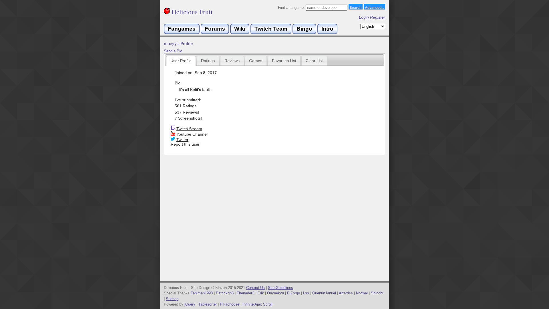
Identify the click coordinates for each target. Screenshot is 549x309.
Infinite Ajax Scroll (257, 304)
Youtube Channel (192, 134)
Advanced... (374, 7)
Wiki (239, 29)
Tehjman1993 (202, 293)
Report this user (185, 144)
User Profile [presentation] (181, 60)
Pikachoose (229, 304)
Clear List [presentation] (314, 60)
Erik (260, 293)
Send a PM (173, 51)
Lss (306, 293)
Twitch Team (270, 29)
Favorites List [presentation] (284, 60)
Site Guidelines (280, 288)
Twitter (182, 139)
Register (377, 17)
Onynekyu (275, 293)
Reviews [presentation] (232, 60)
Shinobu (377, 293)
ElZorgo (293, 293)
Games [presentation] (255, 60)
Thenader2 (245, 293)
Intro (327, 29)
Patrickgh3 (225, 293)
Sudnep (172, 299)
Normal (362, 293)
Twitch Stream (189, 128)
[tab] (181, 61)
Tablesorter (207, 304)
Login (364, 17)
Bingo (304, 29)
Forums (215, 29)
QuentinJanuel (324, 293)
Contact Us (255, 288)
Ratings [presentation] (208, 60)
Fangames (182, 29)
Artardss (346, 293)
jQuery (189, 304)
